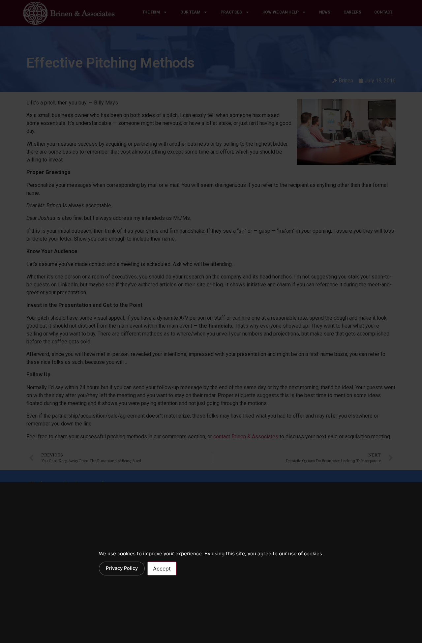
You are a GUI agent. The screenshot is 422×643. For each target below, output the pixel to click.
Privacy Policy (122, 568)
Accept (162, 568)
